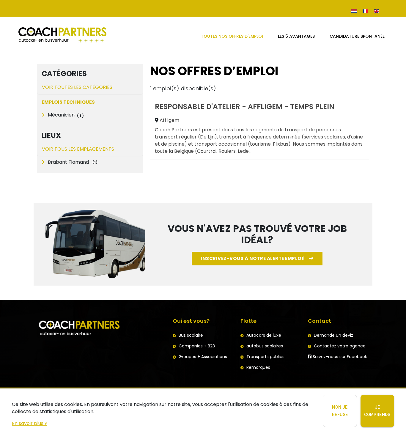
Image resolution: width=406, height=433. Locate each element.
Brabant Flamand (72, 162)
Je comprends (377, 411)
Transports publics (265, 357)
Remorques (258, 367)
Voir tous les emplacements (78, 149)
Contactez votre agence (340, 346)
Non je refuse (340, 411)
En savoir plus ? (29, 423)
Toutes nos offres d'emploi (232, 36)
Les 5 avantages (296, 36)
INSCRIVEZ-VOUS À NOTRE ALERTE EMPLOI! (253, 258)
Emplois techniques (68, 102)
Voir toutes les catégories (77, 87)
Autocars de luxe (263, 335)
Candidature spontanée (357, 36)
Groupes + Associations (203, 357)
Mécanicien (61, 114)
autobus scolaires (264, 346)
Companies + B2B (197, 346)
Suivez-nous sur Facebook (339, 357)
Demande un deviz (333, 335)
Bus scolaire (191, 335)
